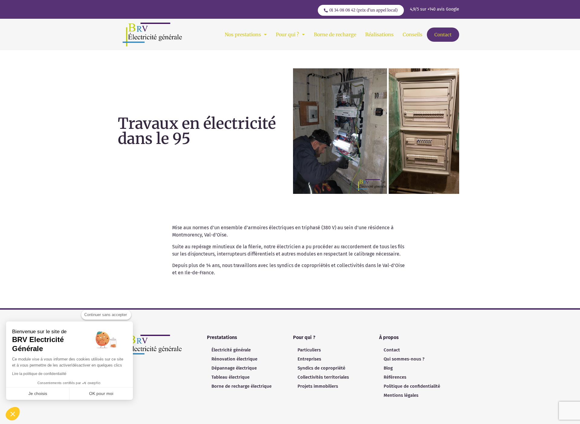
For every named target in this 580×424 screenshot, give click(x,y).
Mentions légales (401, 395)
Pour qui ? (287, 34)
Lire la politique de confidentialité (39, 374)
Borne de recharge (335, 34)
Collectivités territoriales (323, 377)
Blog (388, 368)
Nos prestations (243, 34)
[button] (245, 34)
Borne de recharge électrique (241, 386)
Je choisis (37, 393)
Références (395, 377)
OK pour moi (101, 393)
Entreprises (309, 359)
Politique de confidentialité (412, 386)
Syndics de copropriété (321, 368)
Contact (443, 35)
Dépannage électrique (234, 368)
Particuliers (309, 350)
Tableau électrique (230, 377)
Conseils (412, 34)
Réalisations (379, 34)
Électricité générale (231, 350)
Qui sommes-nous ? (404, 359)
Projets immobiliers (318, 386)
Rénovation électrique (234, 359)
